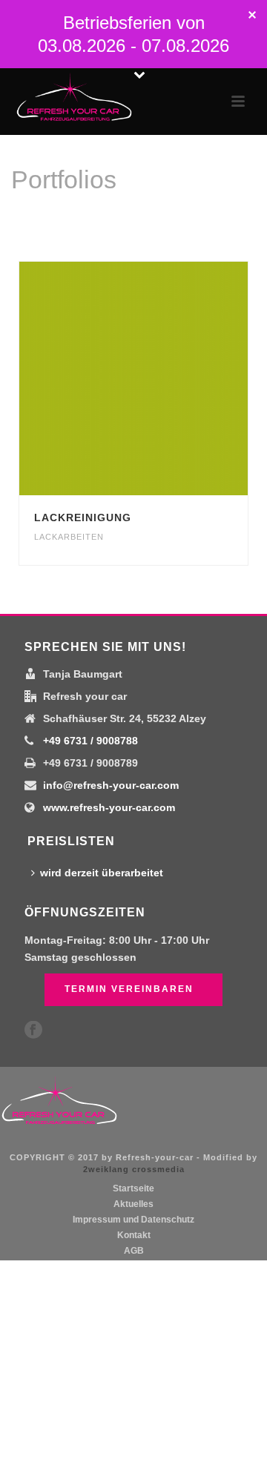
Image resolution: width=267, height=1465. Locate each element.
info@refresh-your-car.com (111, 785)
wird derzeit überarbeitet (101, 873)
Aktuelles (133, 1204)
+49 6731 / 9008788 (90, 741)
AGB (134, 1251)
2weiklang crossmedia (134, 1169)
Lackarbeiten (69, 536)
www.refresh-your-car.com (109, 807)
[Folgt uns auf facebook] (33, 1030)
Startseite (100, 218)
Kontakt (134, 1235)
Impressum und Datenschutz (133, 1219)
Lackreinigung (82, 517)
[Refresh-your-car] (59, 1104)
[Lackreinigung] (162, 378)
